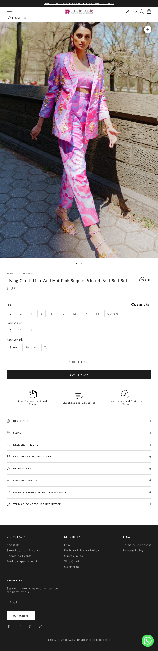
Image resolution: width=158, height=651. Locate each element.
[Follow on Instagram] (19, 627)
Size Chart (71, 561)
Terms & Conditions (137, 545)
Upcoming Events (19, 556)
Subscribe (21, 615)
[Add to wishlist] (142, 280)
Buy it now (79, 374)
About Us (13, 545)
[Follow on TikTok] (41, 627)
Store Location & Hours (23, 550)
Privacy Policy (133, 550)
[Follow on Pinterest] (30, 627)
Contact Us (72, 567)
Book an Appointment (22, 561)
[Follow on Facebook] (9, 627)
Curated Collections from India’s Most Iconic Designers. (79, 3)
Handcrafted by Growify (93, 639)
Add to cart (79, 362)
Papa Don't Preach (20, 273)
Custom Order (74, 556)
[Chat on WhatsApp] (148, 641)
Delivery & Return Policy (81, 550)
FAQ (67, 545)
